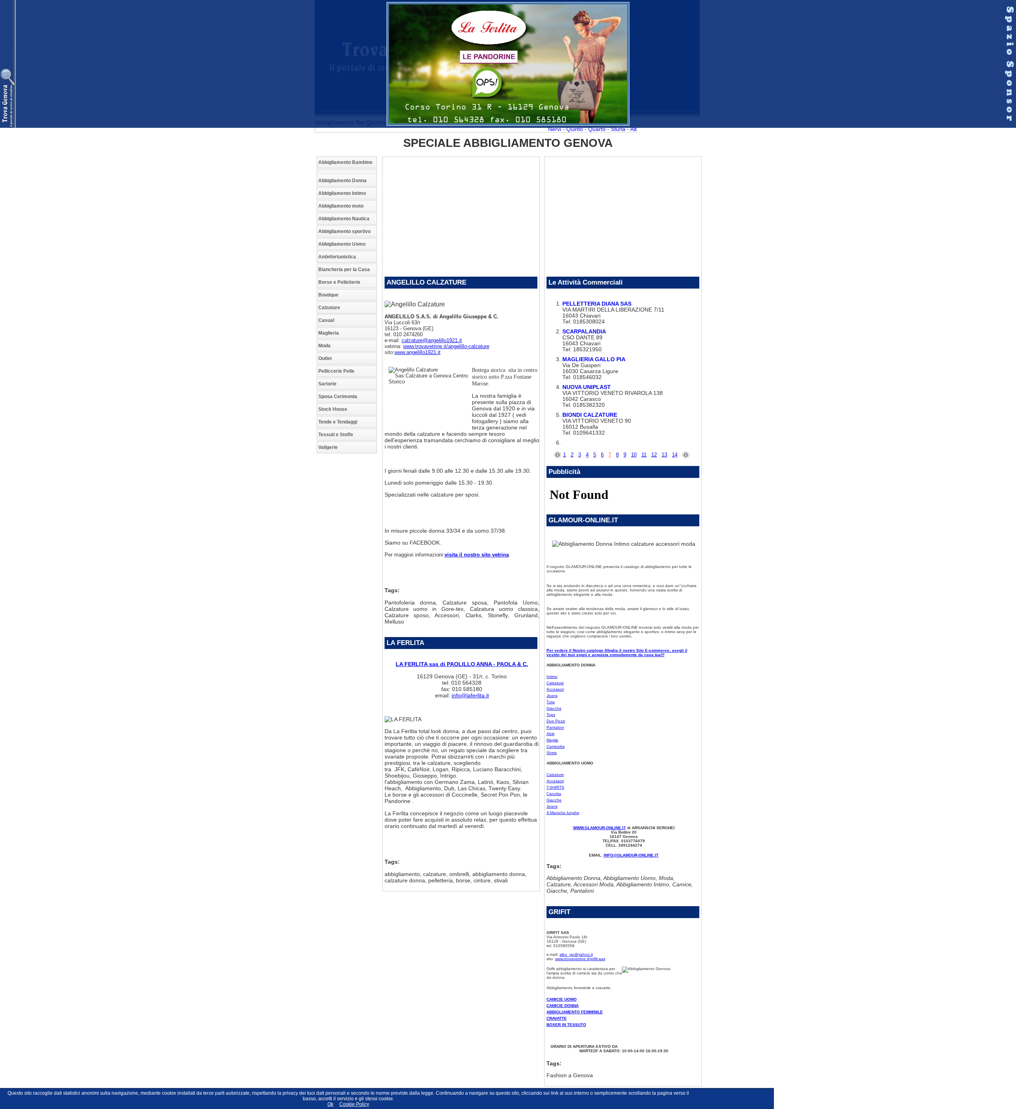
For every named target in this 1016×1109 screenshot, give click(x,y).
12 (654, 455)
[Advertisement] (348, 578)
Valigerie (328, 447)
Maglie (552, 740)
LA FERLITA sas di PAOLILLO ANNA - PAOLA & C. (462, 664)
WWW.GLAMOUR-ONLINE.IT (599, 828)
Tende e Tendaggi (337, 422)
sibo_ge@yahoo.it (576, 954)
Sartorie (327, 384)
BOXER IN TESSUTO (566, 1024)
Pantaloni (555, 727)
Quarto (588, 129)
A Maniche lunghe (562, 813)
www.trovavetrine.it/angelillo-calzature (446, 346)
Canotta (553, 793)
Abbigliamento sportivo (344, 231)
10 (634, 455)
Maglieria (328, 333)
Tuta (550, 702)
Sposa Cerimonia (337, 396)
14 (674, 455)
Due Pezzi (555, 721)
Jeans (552, 695)
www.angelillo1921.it (417, 352)
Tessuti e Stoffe (335, 434)
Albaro (629, 129)
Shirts (551, 753)
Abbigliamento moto (341, 206)
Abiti (550, 734)
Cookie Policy (354, 1104)
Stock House (332, 409)
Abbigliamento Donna (342, 180)
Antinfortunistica (337, 257)
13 (664, 455)
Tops (550, 714)
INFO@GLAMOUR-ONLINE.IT (631, 855)
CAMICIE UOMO (561, 999)
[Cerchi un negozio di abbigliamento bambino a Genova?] (347, 172)
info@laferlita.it (470, 695)
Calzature (329, 307)
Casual (326, 320)
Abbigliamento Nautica (343, 218)
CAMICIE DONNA (562, 1005)
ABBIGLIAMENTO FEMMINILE (574, 1012)
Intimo (552, 676)
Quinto (565, 129)
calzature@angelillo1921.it (432, 340)
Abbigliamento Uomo (342, 244)
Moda (324, 345)
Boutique (328, 295)
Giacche (554, 708)
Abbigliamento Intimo (342, 193)
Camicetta (555, 746)
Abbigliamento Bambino (345, 162)
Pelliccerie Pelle (336, 371)
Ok (330, 1104)
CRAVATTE (556, 1018)
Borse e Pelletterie (339, 282)
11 (644, 455)
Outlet (325, 358)
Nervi (545, 129)
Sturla (609, 129)
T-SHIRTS (555, 787)
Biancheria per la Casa (344, 269)
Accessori (555, 689)
